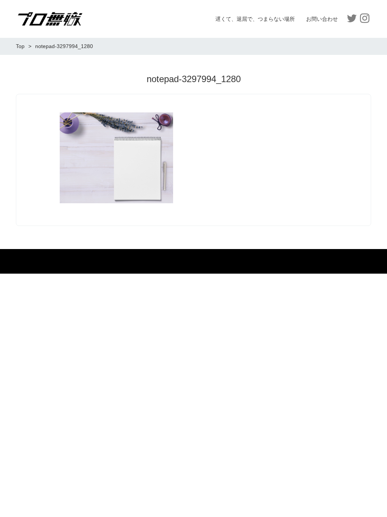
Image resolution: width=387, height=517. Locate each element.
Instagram (365, 18)
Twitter (352, 18)
